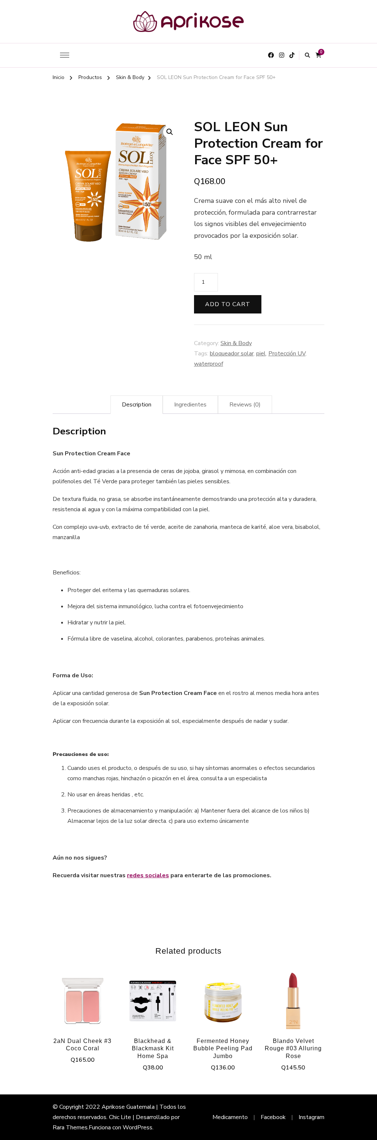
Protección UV (287, 353)
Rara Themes (70, 1127)
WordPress (137, 1127)
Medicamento (230, 1117)
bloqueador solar (232, 353)
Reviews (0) (245, 405)
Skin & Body (236, 343)
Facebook (273, 1117)
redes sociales (148, 875)
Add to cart (227, 304)
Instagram (311, 1117)
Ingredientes (190, 405)
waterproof (208, 364)
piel (261, 353)
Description (136, 405)
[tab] (136, 404)
